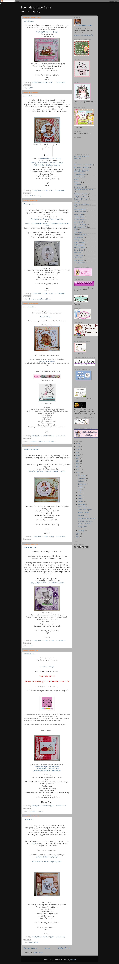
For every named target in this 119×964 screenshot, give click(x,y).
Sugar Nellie (78, 258)
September (82, 484)
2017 (78, 464)
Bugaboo (77, 182)
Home (47, 948)
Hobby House (79, 217)
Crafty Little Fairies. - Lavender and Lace (47, 583)
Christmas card (34, 299)
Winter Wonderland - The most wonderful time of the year (47, 225)
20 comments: (60, 82)
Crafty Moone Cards (84, 26)
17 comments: (61, 436)
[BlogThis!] (26, 85)
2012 (78, 537)
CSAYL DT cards (80, 196)
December (82, 475)
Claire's (34, 843)
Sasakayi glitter (79, 248)
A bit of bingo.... (29, 21)
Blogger (73, 960)
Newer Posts (30, 948)
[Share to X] (27, 85)
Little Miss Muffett (81, 227)
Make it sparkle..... (29, 204)
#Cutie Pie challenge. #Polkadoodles (81, 171)
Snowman (77, 253)
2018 (78, 461)
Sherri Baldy (78, 250)
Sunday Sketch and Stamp (50, 158)
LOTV (31, 88)
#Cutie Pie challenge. (81, 167)
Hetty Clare (78, 214)
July (79, 490)
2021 (78, 452)
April (80, 499)
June (80, 493)
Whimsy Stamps (79, 263)
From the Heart (49, 441)
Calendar (77, 185)
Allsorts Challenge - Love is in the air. (47, 766)
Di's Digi (77, 202)
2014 (78, 473)
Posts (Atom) (38, 953)
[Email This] (24, 85)
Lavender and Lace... (30, 547)
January (81, 530)
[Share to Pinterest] (30, 85)
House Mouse (79, 219)
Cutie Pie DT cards (36, 441)
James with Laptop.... (30, 96)
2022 (78, 449)
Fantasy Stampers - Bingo (47, 32)
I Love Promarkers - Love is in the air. (47, 768)
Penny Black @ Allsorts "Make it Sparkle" (47, 219)
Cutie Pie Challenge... (47, 317)
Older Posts (64, 948)
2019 (78, 458)
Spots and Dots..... (30, 307)
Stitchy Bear (78, 255)
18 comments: (60, 190)
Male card (37, 196)
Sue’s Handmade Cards (36, 7)
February (81, 504)
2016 (78, 467)
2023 (78, 446)
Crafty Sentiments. (81, 194)
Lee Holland (78, 222)
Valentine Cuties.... (30, 654)
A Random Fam (80, 174)
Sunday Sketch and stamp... (47, 857)
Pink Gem (77, 240)
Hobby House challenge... (32, 449)
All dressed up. (79, 177)
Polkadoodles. (79, 245)
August (81, 487)
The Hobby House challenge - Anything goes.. (47, 471)
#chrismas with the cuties (83, 165)
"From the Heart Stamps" (47, 361)
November (82, 478)
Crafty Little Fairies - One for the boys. (47, 163)
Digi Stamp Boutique (81, 204)
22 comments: (61, 536)
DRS (75, 207)
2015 (78, 470)
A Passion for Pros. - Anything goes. (47, 861)
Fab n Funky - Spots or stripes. (47, 165)
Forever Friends (80, 209)
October (81, 481)
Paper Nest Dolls (80, 235)
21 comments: (60, 293)
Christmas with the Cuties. (83, 190)
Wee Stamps (78, 260)
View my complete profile (83, 35)
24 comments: (61, 806)
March (81, 501)
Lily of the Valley (80, 224)
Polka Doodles (79, 242)
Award (76, 179)
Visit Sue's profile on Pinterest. (81, 157)
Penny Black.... (28, 819)
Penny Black (45, 299)
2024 (78, 444)
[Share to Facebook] (29, 85)
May (80, 496)
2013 (78, 534)
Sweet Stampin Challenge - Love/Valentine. (47, 770)
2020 (78, 455)
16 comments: (60, 937)
